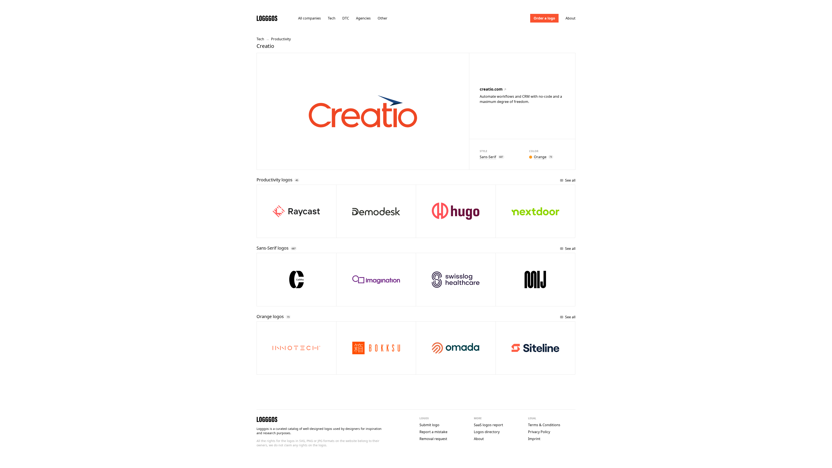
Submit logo (429, 424)
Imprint (534, 438)
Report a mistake (433, 431)
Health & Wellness (444, 369)
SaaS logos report (488, 424)
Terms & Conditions (544, 424)
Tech (331, 18)
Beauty (515, 301)
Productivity (281, 39)
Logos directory (487, 431)
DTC (345, 18)
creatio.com (491, 89)
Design (357, 301)
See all (570, 180)
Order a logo (544, 18)
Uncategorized (284, 301)
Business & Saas (523, 369)
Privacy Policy (539, 431)
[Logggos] (267, 18)
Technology (280, 369)
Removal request (433, 438)
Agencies (363, 18)
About (570, 18)
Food (354, 369)
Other (382, 18)
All (309, 18)
